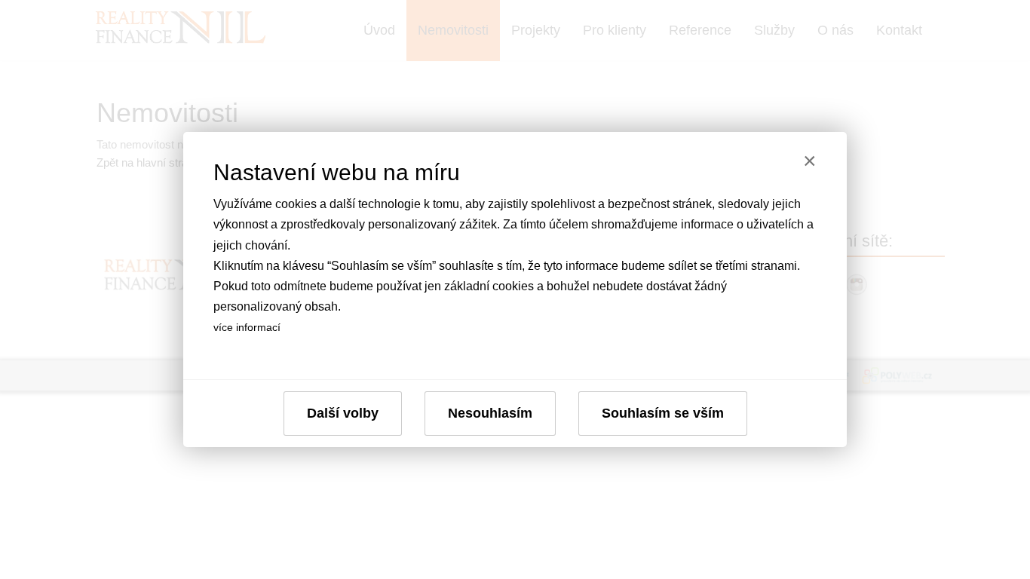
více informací (246, 327)
